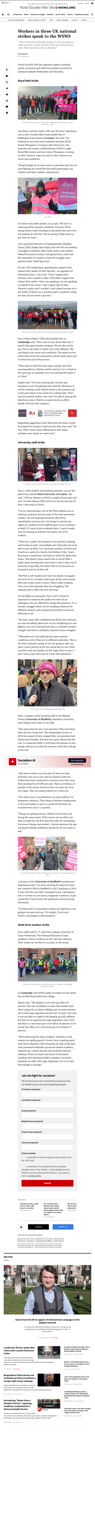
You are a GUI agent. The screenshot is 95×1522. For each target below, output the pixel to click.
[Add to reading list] (7, 113)
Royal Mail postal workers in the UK (48, 1245)
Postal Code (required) (31, 1132)
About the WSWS (62, 20)
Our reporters (23, 54)
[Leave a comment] (7, 107)
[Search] (92, 15)
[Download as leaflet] (7, 101)
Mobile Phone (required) (32, 1121)
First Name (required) (31, 1089)
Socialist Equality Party (37, 20)
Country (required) (30, 1143)
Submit (47, 1183)
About (87, 3)
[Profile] (92, 4)
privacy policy (34, 1176)
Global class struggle (44, 1240)
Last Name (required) (31, 1100)
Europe (30, 1240)
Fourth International (16, 20)
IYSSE (51, 20)
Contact (81, 3)
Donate (84, 20)
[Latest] (8, 15)
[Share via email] (7, 94)
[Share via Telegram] (7, 88)
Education (58, 1240)
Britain (21, 1240)
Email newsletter (29, 1153)
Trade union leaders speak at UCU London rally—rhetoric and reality (29, 1206)
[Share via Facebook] (7, 70)
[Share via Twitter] (7, 76)
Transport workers (25, 1245)
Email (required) (28, 1111)
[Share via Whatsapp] (7, 82)
